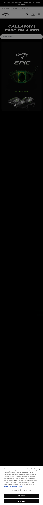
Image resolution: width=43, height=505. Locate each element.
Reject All (21, 495)
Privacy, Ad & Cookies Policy (13, 486)
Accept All (21, 501)
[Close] (40, 469)
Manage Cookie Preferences (21, 490)
